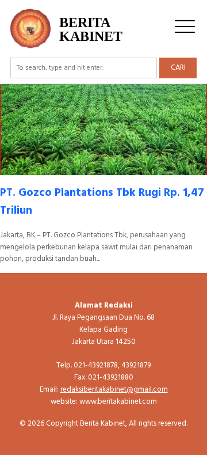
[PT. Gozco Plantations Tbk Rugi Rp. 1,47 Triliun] (103, 168)
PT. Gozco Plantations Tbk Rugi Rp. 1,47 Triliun (102, 202)
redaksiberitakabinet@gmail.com (114, 390)
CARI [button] (178, 68)
